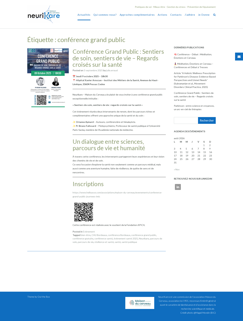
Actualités (84, 14)
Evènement (89, 231)
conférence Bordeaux (119, 235)
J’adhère (190, 14)
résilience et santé (104, 242)
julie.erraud (112, 70)
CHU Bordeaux (99, 235)
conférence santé (103, 238)
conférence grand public (143, 235)
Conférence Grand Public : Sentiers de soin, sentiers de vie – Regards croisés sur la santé (118, 58)
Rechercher (207, 120)
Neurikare (144, 238)
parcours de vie (86, 242)
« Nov (177, 169)
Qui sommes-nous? (105, 14)
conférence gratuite (83, 238)
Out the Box (44, 296)
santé (118, 242)
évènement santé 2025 (126, 238)
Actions (162, 14)
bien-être (86, 235)
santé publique (129, 242)
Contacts (176, 14)
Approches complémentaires (137, 14)
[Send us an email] (239, 57)
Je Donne (204, 14)
